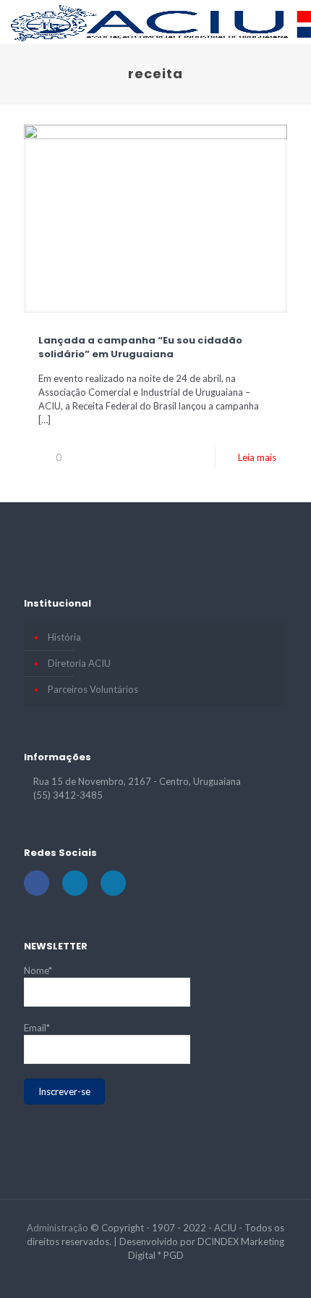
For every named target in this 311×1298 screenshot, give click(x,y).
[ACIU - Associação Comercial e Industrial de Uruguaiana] (161, 22)
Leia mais (257, 457)
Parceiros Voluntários (93, 689)
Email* (37, 1027)
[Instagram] (175, 1275)
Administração (57, 1227)
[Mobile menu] (291, 21)
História (64, 637)
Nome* (38, 970)
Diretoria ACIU (79, 663)
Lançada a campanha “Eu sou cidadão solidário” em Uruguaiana (140, 347)
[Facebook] (136, 1275)
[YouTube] (155, 1275)
